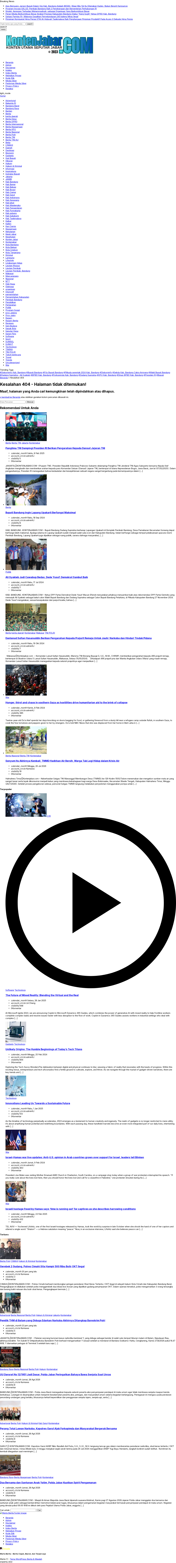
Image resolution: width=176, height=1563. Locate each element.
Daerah (9, 147)
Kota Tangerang (13, 252)
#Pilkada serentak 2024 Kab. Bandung (81, 372)
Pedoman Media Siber (16, 83)
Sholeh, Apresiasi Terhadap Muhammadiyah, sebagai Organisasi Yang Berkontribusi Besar (48, 11)
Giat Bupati (11, 158)
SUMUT (9, 344)
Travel (8, 357)
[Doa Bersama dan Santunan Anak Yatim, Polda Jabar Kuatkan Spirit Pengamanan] (10, 1474)
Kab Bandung (12, 181)
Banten (9, 111)
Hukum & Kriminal (14, 166)
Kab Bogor (11, 189)
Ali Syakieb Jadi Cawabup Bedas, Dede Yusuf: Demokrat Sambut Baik (47, 577)
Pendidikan (11, 302)
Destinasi (10, 150)
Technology (11, 346)
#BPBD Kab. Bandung (41, 375)
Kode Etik (10, 78)
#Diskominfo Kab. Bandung (13, 372)
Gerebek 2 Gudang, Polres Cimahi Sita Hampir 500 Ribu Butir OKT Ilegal (42, 1266)
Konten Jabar (12, 239)
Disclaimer (10, 67)
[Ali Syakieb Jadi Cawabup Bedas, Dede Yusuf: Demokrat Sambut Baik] (26, 569)
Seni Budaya (11, 326)
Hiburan (9, 161)
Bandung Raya (12, 108)
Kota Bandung (12, 244)
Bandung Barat (12, 106)
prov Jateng (11, 312)
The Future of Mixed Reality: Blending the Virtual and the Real (42, 995)
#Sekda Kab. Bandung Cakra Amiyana (130, 372)
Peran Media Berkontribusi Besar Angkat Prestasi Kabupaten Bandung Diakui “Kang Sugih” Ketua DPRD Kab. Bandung (61, 14)
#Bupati (160, 375)
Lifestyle (10, 260)
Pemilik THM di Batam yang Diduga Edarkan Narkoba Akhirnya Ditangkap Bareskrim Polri (52, 1320)
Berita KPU (11, 129)
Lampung (10, 257)
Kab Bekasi (11, 187)
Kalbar (8, 221)
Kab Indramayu (13, 197)
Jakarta (9, 176)
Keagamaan (11, 229)
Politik (8, 307)
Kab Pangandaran (14, 208)
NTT (8, 281)
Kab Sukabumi (12, 216)
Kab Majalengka (13, 205)
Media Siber (11, 80)
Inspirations (11, 171)
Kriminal (9, 255)
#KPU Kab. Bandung (106, 375)
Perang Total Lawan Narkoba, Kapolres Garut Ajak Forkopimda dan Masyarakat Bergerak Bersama (58, 1428)
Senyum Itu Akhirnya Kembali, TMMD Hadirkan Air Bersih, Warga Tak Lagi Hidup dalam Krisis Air (62, 760)
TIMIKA (9, 349)
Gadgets (10, 155)
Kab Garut (10, 195)
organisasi (10, 289)
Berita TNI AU (12, 140)
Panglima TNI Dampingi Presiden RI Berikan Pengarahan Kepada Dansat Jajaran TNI (55, 448)
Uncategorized (13, 362)
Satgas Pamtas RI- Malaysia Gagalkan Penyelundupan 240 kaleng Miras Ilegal (42, 16)
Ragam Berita (12, 320)
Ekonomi (10, 153)
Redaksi (9, 88)
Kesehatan (10, 236)
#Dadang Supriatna (87, 375)
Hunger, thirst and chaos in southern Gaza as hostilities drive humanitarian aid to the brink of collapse (66, 702)
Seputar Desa (12, 331)
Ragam (9, 318)
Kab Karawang (12, 200)
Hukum (9, 163)
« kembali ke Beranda (10, 397)
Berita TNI (10, 137)
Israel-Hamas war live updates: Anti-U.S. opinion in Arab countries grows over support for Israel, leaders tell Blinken (75, 1157)
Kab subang (11, 213)
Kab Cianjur (11, 192)
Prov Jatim (11, 315)
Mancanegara (12, 276)
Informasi (10, 168)
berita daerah (12, 116)
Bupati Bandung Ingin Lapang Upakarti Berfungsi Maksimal (41, 512)
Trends (9, 360)
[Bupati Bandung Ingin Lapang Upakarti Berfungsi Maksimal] (26, 504)
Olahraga (10, 286)
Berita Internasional (14, 124)
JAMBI (9, 179)
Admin (8, 65)
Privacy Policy (12, 86)
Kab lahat (10, 202)
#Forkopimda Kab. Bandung (65, 375)
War (7, 365)
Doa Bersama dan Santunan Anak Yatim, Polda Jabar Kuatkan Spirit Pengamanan (48, 1482)
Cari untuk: (5, 1510)
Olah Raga (10, 284)
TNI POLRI (11, 352)
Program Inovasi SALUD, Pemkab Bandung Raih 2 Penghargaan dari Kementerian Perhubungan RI (51, 8)
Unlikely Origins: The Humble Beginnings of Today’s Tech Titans (44, 1049)
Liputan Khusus (13, 265)
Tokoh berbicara (13, 354)
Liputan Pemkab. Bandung (18, 271)
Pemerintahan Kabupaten (17, 297)
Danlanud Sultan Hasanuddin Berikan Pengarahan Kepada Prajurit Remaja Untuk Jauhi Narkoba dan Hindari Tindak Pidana (79, 638)
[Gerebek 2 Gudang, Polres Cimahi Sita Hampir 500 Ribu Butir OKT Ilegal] (10, 1258)
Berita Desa (11, 119)
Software (10, 336)
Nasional (9, 278)
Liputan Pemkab (13, 268)
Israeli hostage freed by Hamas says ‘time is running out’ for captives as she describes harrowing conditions (71, 1208)
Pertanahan (11, 305)
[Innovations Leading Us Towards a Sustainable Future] (16, 1095)
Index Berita (11, 73)
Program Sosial (13, 310)
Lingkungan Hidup (14, 263)
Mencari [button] (30, 402)
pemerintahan (12, 294)
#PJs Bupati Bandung (53, 372)
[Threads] (5, 1548)
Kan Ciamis (11, 226)
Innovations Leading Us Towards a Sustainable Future (38, 1103)
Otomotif (10, 291)
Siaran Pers (11, 333)
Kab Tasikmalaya (13, 218)
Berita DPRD (11, 121)
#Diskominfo (106, 372)
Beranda (9, 62)
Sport (8, 339)
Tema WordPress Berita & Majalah (26, 1559)
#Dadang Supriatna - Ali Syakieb (15, 375)
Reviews (10, 323)
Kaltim (8, 223)
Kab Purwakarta (13, 210)
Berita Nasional (13, 132)
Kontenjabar (11, 242)
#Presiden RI (150, 375)
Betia (8, 142)
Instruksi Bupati (13, 174)
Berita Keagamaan (14, 126)
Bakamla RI (11, 103)
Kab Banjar (11, 184)
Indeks (9, 70)
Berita (8, 113)
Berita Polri (11, 134)
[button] (30, 23)
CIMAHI (9, 145)
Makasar (10, 273)
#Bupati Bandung (34, 372)
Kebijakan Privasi (13, 75)
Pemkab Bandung (14, 299)
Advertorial (11, 100)
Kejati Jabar (11, 234)
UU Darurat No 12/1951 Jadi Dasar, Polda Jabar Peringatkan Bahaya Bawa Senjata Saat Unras (55, 1374)
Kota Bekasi (11, 247)
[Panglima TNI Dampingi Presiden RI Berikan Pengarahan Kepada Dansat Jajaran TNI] (26, 440)
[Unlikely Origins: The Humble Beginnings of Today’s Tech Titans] (16, 1041)
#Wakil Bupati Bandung (159, 372)
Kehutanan (10, 231)
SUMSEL (10, 341)
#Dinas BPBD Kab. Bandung (130, 375)
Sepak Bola (11, 328)
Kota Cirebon (12, 250)
